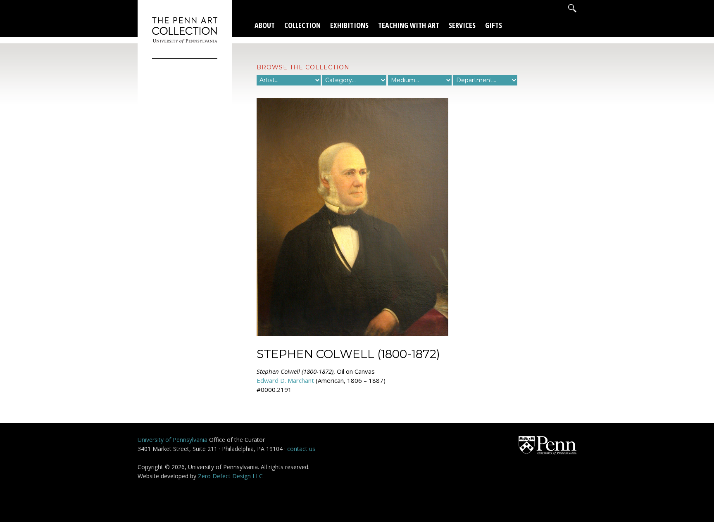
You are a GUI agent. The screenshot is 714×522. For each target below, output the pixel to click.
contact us (301, 449)
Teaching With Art (408, 25)
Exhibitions (349, 25)
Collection (302, 25)
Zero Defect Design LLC (230, 476)
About (265, 25)
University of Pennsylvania (172, 440)
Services (462, 25)
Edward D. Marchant (285, 380)
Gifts (493, 25)
